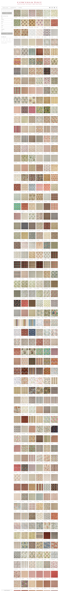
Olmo (52, 443)
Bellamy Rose (53, 95)
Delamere (53, 191)
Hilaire (30, 307)
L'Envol (15, 385)
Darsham (45, 182)
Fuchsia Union (31, 259)
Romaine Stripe (38, 491)
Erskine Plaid (46, 220)
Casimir (15, 153)
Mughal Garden (53, 433)
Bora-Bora (38, 114)
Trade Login (5, 7)
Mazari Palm (16, 423)
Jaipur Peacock (53, 327)
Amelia (45, 37)
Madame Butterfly (16, 414)
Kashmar (23, 365)
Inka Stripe (16, 327)
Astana (15, 66)
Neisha (23, 443)
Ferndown (23, 249)
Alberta (45, 588)
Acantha (45, 569)
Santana (23, 501)
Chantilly (23, 162)
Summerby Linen (53, 530)
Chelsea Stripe (38, 162)
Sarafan (30, 501)
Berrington (31, 104)
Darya (52, 182)
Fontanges (16, 259)
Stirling (15, 530)
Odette (45, 443)
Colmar (52, 172)
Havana (45, 298)
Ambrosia (30, 37)
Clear (7, 33)
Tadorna (45, 540)
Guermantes (46, 288)
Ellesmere (30, 220)
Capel (23, 143)
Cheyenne (38, 172)
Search (7, 13)
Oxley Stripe (31, 462)
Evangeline (38, 230)
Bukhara (52, 124)
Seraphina (38, 511)
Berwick (37, 104)
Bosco (52, 114)
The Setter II (16, 559)
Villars (45, 559)
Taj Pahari (23, 549)
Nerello (30, 443)
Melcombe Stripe (31, 423)
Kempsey (38, 365)
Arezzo (30, 56)
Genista (15, 278)
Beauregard (46, 85)
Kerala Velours (24, 375)
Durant (45, 211)
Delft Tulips (31, 201)
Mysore (15, 443)
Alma (37, 27)
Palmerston (38, 462)
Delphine (45, 201)
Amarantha (16, 37)
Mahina (23, 414)
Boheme (23, 114)
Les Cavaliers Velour (46, 394)
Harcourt (52, 288)
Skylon (30, 520)
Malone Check (38, 414)
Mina (45, 423)
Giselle (45, 278)
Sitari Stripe (24, 520)
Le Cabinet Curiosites (31, 394)
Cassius (30, 153)
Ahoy (52, 578)
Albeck (30, 588)
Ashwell (52, 56)
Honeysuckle (38, 307)
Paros (30, 472)
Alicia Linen (31, 27)
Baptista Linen (31, 75)
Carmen (45, 143)
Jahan (45, 327)
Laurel (52, 385)
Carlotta (37, 143)
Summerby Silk (16, 540)
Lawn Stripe (16, 394)
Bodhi (52, 104)
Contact (20, 7)
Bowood (23, 124)
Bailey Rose (53, 66)
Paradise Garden (53, 462)
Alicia (23, 27)
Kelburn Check (31, 365)
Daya (30, 191)
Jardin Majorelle (46, 336)
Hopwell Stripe (16, 317)
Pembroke (53, 472)
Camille (37, 133)
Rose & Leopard (46, 491)
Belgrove (45, 95)
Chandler (15, 162)
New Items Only (5, 16)
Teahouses (38, 549)
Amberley (23, 37)
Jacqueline (38, 327)
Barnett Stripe (24, 85)
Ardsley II (23, 56)
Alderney (45, 17)
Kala (37, 356)
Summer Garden (38, 530)
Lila (14, 404)
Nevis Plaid (38, 443)
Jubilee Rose (24, 356)
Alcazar (52, 588)
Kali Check (53, 356)
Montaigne (23, 433)
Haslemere (23, 298)
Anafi (52, 37)
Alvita (52, 27)
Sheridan (52, 511)
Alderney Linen (53, 17)
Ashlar (45, 56)
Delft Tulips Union (38, 201)
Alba (22, 588)
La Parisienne (46, 385)
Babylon (30, 66)
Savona (23, 511)
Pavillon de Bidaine (46, 472)
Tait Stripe (16, 549)
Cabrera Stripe (16, 133)
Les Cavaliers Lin (38, 394)
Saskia (15, 511)
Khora (45, 375)
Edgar (23, 220)
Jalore (15, 336)
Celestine (52, 153)
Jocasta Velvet (16, 356)
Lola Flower (24, 404)
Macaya (37, 404)
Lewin (52, 394)
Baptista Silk (16, 85)
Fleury (37, 249)
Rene (15, 491)
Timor (23, 559)
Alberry (37, 588)
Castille (45, 153)
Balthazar (15, 75)
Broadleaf (30, 124)
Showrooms (13, 7)
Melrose (37, 423)
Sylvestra (38, 540)
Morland (37, 433)
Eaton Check (53, 211)
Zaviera (30, 569)
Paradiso (15, 472)
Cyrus (15, 182)
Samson (15, 501)
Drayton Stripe (38, 211)
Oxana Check (16, 462)
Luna (30, 404)
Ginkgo (23, 278)
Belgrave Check (16, 95)
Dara (22, 182)
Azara (23, 66)
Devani (52, 201)
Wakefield (53, 559)
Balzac (23, 75)
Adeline (23, 17)
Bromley (37, 124)
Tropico (30, 559)
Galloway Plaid (53, 259)
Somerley (38, 520)
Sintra (15, 520)
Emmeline (38, 220)
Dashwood (24, 191)
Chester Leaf (31, 172)
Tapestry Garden (31, 549)
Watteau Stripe (24, 569)
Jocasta (23, 346)
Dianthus (23, 211)
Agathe (23, 578)
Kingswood (53, 375)
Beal (30, 85)
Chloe (45, 172)
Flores (45, 249)
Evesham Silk (31, 240)
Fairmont (45, 240)
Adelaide (15, 17)
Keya (30, 375)
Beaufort (37, 85)
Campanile (46, 133)
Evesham (52, 230)
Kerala (45, 365)
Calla (22, 133)
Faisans (52, 240)
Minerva (15, 433)
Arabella (45, 46)
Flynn (52, 249)
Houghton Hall (38, 317)
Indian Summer (53, 317)
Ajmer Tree (38, 17)
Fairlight (37, 240)
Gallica (37, 259)
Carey (30, 143)
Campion (52, 133)
